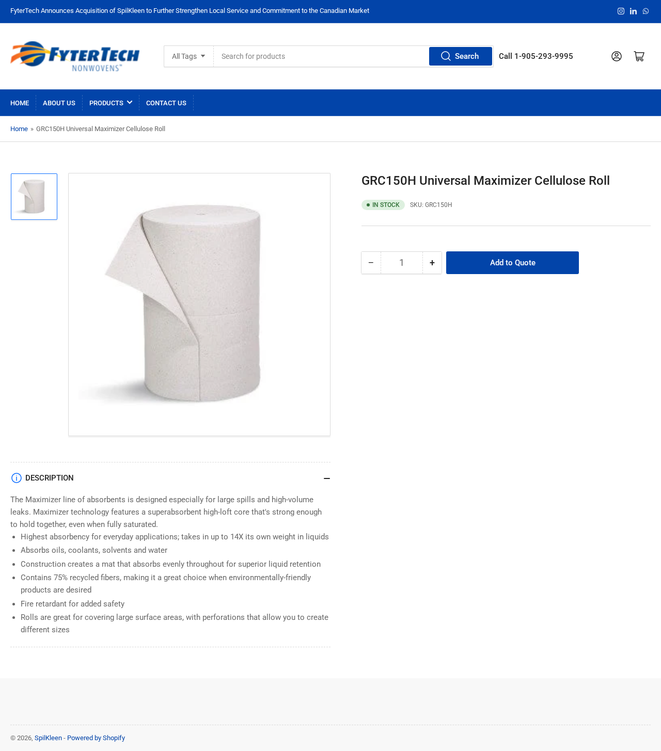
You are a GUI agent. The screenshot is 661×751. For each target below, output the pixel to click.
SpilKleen (48, 738)
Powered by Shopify (96, 738)
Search (467, 56)
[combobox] (354, 56)
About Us (59, 103)
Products (106, 103)
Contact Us (166, 103)
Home (19, 103)
